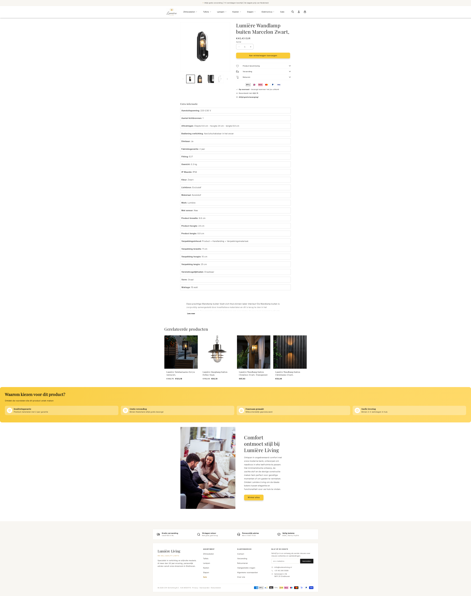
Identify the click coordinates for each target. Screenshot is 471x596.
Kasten (235, 12)
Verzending (242, 558)
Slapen (250, 12)
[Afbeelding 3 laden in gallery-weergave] (210, 79)
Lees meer (191, 313)
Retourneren (242, 563)
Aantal (238, 42)
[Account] (298, 11)
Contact (240, 554)
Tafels (206, 12)
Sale (282, 12)
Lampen (220, 12)
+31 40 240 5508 (281, 571)
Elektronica (267, 12)
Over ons (241, 577)
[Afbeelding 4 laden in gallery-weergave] (219, 79)
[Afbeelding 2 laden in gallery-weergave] (200, 79)
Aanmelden (306, 561)
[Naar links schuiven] (183, 79)
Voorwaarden (204, 588)
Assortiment (209, 549)
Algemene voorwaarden (247, 572)
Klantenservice (244, 549)
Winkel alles (254, 497)
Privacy (195, 588)
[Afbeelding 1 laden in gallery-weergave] (190, 79)
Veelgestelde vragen (246, 568)
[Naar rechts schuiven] (227, 79)
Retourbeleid (216, 588)
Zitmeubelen (189, 12)
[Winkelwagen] (305, 11)
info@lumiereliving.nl (283, 567)
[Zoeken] (292, 11)
